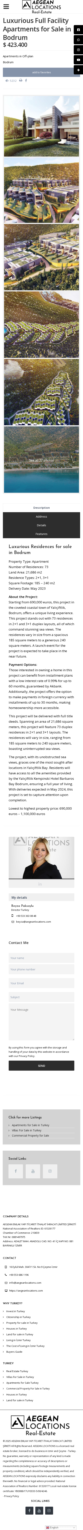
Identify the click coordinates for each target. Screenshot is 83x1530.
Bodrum (8, 62)
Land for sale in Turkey (19, 1334)
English (53, 1527)
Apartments (11, 56)
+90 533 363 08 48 (26, 916)
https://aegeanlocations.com (26, 1290)
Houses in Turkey (16, 1328)
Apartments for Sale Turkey (22, 1382)
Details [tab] (41, 525)
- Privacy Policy (11, 1496)
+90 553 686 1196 (19, 1275)
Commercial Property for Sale (30, 1135)
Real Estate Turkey (17, 1371)
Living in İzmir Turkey (18, 1340)
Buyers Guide (14, 1351)
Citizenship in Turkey (18, 1317)
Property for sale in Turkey (22, 1323)
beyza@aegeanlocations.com (33, 921)
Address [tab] (41, 516)
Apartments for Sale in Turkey (30, 1125)
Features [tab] (41, 534)
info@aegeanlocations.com (25, 1282)
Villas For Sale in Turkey (26, 1130)
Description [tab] (41, 507)
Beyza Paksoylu (41, 858)
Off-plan (27, 56)
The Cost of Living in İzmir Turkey (25, 1346)
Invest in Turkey (15, 1311)
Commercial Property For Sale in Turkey (28, 1388)
